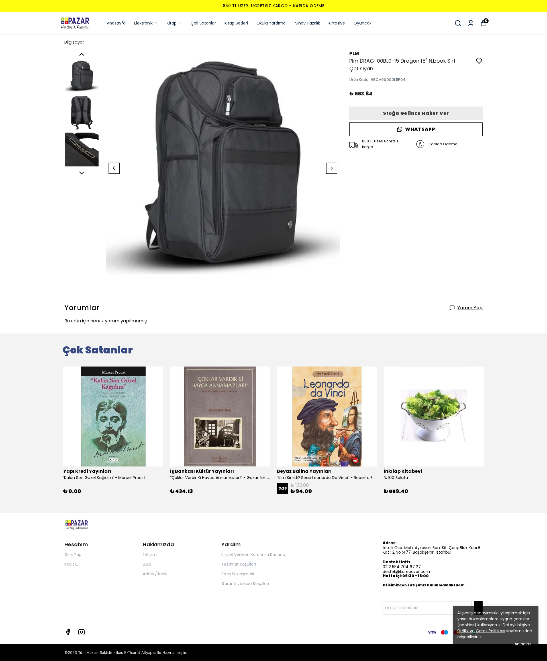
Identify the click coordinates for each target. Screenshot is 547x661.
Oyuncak (363, 23)
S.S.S (147, 564)
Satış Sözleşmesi (237, 574)
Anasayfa (116, 23)
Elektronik (143, 23)
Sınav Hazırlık (307, 23)
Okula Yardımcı (271, 23)
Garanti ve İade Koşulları (245, 583)
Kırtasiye (336, 23)
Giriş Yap (72, 554)
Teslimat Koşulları (238, 564)
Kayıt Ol (71, 564)
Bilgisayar (74, 42)
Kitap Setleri (236, 23)
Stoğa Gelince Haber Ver (416, 113)
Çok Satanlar (203, 23)
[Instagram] (81, 632)
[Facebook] (67, 632)
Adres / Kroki (155, 574)
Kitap (172, 23)
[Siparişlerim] (470, 23)
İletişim (150, 554)
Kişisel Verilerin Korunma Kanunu (253, 554)
